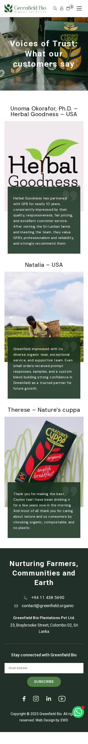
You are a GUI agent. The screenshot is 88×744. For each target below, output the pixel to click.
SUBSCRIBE (44, 681)
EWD (64, 720)
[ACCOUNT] (61, 8)
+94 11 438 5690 (47, 597)
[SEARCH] (55, 8)
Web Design (45, 720)
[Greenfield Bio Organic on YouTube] (61, 700)
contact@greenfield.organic (48, 605)
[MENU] (79, 8)
